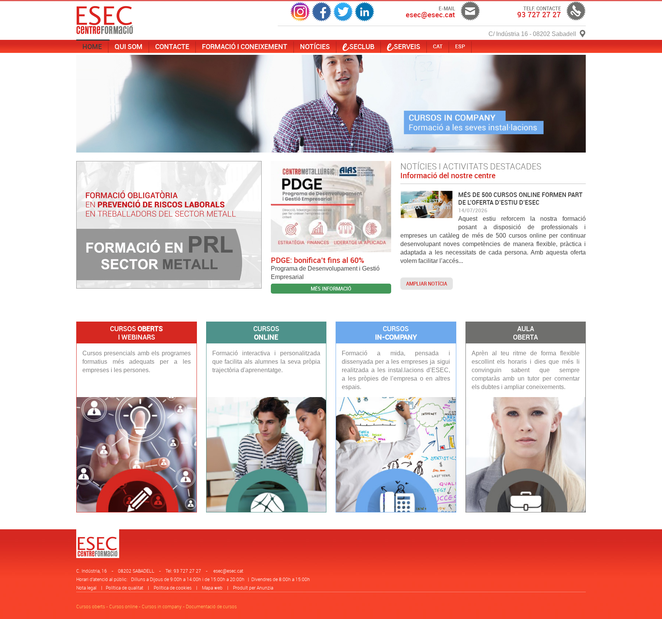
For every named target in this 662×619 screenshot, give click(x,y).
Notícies (315, 46)
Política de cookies (173, 588)
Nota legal (86, 588)
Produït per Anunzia (253, 588)
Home (92, 46)
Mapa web (212, 588)
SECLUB (361, 46)
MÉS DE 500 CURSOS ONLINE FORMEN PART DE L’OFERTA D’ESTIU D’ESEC (520, 198)
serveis (407, 46)
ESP (460, 46)
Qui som (129, 46)
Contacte (172, 46)
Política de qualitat (124, 588)
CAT (437, 46)
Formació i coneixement (244, 46)
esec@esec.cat (228, 571)
